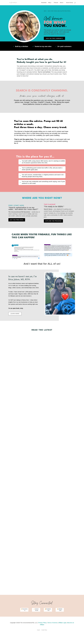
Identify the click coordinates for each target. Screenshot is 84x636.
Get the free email (17, 220)
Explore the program (53, 221)
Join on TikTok (36, 610)
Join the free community (54, 38)
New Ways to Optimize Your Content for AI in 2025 (42, 577)
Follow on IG (24, 610)
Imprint (38, 629)
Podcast (56, 2)
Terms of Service (52, 622)
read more (42, 413)
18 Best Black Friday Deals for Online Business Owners (42, 407)
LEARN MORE (14, 313)
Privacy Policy (42, 622)
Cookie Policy (44, 629)
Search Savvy (69, 2)
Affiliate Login (62, 622)
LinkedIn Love (60, 610)
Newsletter (44, 2)
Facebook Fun (48, 610)
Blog (49, 2)
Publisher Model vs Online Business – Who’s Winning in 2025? (42, 492)
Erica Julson (39, 410)
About (61, 2)
